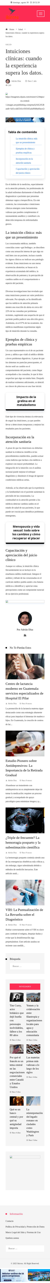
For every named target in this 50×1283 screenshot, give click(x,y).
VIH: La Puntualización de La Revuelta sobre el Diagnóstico (24, 914)
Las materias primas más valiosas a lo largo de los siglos (32, 1065)
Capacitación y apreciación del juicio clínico (27, 171)
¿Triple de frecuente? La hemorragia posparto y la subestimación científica (23, 842)
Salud (8, 45)
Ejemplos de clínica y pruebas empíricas (25, 150)
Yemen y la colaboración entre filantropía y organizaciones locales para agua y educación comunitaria (34, 1020)
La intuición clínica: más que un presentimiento (26, 140)
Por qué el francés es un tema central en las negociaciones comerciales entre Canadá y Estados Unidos (17, 1072)
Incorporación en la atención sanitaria (24, 161)
